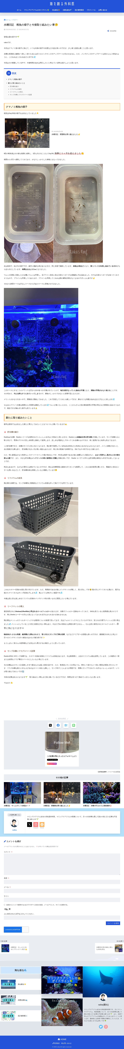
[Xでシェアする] (50, 725)
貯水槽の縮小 (14, 86)
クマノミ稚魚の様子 (15, 79)
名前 (6, 878)
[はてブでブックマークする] (66, 725)
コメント (8, 852)
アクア (110, 772)
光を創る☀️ (56, 10)
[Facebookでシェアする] (58, 725)
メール (7, 887)
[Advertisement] (62, 700)
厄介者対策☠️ (79, 10)
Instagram (35, 827)
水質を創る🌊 (67, 10)
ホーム (19, 10)
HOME (63, 1039)
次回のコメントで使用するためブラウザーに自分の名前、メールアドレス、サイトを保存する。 (37, 905)
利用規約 (57, 1043)
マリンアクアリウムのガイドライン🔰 (36, 10)
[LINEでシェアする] (73, 725)
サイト (6, 896)
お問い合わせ (102, 10)
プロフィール (91, 10)
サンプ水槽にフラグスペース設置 (21, 94)
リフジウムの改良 (16, 89)
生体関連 (117, 772)
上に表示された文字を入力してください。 (19, 914)
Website (42, 827)
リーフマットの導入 (16, 92)
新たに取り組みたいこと (16, 83)
